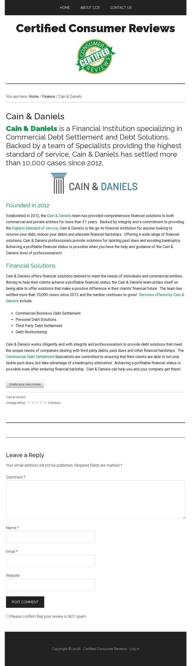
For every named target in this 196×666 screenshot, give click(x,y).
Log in (134, 649)
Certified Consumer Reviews (95, 28)
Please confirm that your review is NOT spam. (48, 616)
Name (12, 528)
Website (13, 575)
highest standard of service (35, 228)
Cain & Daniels (59, 215)
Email (12, 551)
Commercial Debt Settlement (30, 356)
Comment (15, 477)
